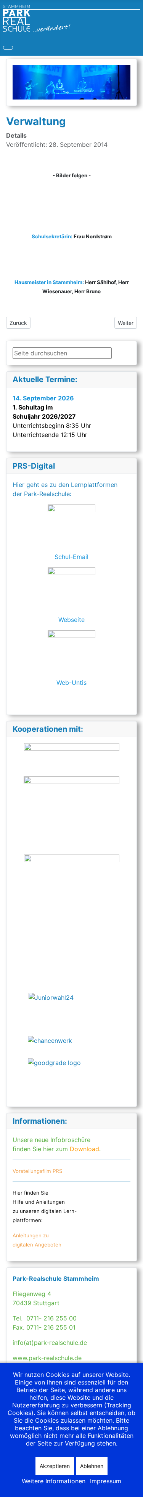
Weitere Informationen (53, 1481)
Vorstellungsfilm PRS (38, 1171)
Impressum (105, 1481)
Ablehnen (91, 1466)
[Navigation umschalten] (8, 48)
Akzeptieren (55, 1466)
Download (83, 1149)
